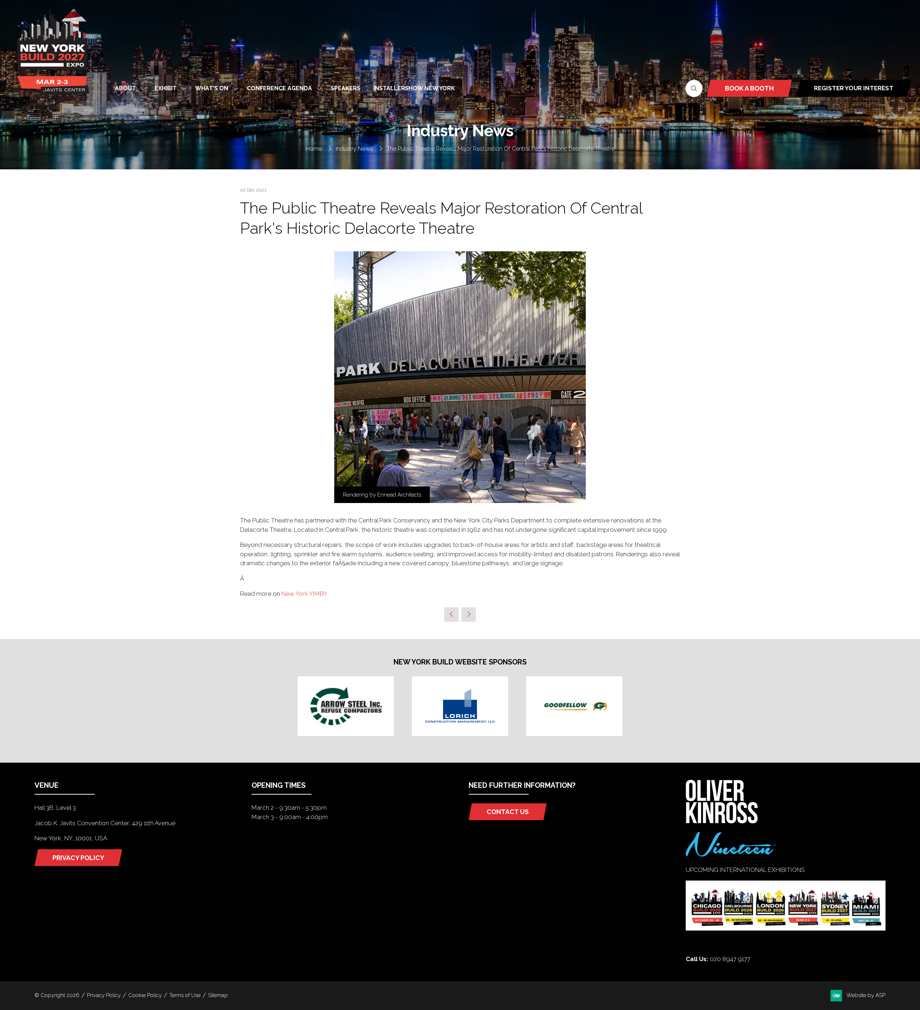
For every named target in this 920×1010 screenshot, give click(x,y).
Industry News (354, 148)
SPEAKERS (345, 88)
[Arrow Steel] (346, 706)
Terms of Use (185, 995)
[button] (694, 88)
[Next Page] (468, 614)
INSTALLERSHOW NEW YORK (414, 88)
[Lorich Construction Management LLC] (460, 706)
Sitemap (218, 995)
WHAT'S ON (211, 88)
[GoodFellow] (574, 706)
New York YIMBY (304, 593)
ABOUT (125, 88)
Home (314, 148)
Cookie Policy (145, 995)
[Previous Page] (451, 614)
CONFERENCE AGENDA (279, 88)
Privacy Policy (104, 995)
